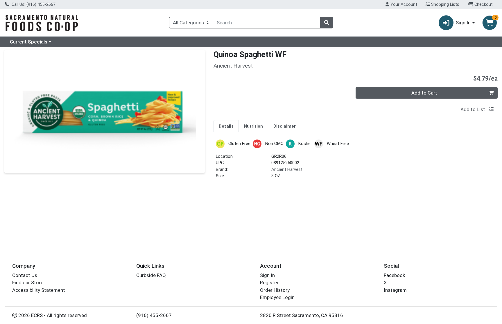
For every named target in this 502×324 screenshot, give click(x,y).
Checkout (483, 4)
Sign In (267, 275)
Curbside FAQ (151, 275)
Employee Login (277, 297)
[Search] (326, 22)
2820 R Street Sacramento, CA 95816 (301, 315)
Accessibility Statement (38, 290)
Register (269, 282)
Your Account (403, 4)
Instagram (395, 290)
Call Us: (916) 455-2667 (32, 4)
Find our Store (27, 282)
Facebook (394, 275)
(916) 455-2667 (154, 315)
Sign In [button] (463, 23)
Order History (275, 290)
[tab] (226, 126)
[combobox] (266, 22)
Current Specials (28, 42)
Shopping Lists (444, 4)
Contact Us (24, 275)
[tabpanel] (356, 162)
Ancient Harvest (286, 169)
